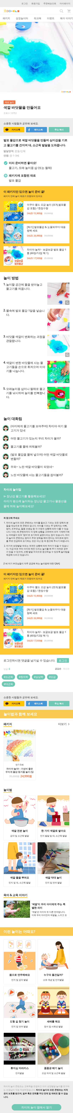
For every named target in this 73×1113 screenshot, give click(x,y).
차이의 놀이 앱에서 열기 (36, 1107)
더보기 (62, 724)
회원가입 (35, 3)
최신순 (66, 668)
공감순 (58, 668)
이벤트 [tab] (50, 18)
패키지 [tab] (6, 18)
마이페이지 (65, 3)
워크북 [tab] (37, 18)
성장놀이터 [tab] (22, 18)
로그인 (24, 3)
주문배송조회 (49, 3)
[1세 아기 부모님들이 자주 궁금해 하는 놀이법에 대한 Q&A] (32, 563)
